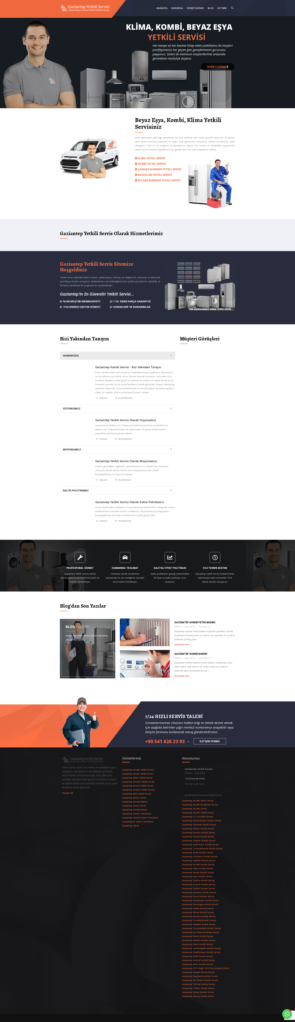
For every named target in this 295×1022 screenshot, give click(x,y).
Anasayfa (161, 8)
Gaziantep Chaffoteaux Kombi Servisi (201, 952)
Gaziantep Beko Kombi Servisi (197, 868)
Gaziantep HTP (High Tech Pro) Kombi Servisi (205, 968)
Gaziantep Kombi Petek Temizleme (140, 817)
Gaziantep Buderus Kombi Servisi (199, 892)
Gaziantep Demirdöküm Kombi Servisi (201, 820)
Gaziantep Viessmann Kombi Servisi (200, 900)
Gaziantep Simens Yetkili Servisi (138, 781)
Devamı (103, 397)
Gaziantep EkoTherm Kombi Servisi (200, 980)
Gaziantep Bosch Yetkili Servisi (138, 785)
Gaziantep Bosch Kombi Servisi (198, 896)
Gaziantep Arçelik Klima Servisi (198, 800)
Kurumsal (177, 8)
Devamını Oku (181, 644)
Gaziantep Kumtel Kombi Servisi (198, 960)
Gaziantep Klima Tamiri (134, 797)
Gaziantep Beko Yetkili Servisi (137, 777)
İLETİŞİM (221, 8)
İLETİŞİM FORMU (210, 741)
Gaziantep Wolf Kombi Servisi (197, 956)
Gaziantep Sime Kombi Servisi (197, 944)
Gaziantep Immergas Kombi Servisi (200, 904)
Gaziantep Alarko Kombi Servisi (198, 828)
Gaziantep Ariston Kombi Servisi (198, 832)
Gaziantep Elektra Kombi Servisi (198, 880)
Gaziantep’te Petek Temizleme (138, 821)
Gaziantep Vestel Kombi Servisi (198, 872)
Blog (211, 8)
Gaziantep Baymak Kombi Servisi (199, 824)
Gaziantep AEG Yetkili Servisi (136, 793)
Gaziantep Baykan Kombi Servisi (198, 840)
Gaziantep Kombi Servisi (134, 809)
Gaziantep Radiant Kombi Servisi (199, 924)
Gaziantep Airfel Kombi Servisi (197, 852)
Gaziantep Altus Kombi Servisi (197, 964)
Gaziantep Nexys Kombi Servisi (198, 992)
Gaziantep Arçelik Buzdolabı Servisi (200, 804)
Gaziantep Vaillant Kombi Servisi (198, 888)
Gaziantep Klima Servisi (134, 805)
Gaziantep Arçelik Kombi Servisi (198, 864)
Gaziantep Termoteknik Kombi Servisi (201, 928)
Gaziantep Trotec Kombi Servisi (198, 988)
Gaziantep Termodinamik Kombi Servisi (202, 848)
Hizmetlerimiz (195, 8)
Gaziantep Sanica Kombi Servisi (198, 996)
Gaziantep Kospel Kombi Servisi (198, 972)
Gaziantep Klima (130, 825)
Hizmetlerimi (124, 479)
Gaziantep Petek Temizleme (136, 813)
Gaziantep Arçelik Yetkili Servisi (138, 769)
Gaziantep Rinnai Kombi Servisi (198, 912)
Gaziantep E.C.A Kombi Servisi (197, 816)
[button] (287, 1014)
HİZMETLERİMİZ (217, 66)
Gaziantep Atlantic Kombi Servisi (198, 940)
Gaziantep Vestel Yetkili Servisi (137, 773)
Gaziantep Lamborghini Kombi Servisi (201, 948)
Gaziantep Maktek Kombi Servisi (198, 860)
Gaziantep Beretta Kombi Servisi (199, 916)
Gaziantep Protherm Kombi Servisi (200, 856)
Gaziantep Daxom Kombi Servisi (198, 884)
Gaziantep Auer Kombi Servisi (197, 876)
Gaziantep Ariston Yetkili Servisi (138, 789)
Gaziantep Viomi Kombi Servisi (197, 936)
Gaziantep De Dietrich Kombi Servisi (200, 932)
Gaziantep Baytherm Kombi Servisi (200, 976)
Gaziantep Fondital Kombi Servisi (199, 920)
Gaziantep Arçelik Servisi (194, 808)
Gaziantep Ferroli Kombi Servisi (198, 836)
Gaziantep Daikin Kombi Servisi (198, 908)
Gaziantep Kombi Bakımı (135, 801)
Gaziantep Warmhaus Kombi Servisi (200, 844)
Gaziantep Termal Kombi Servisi (198, 984)
